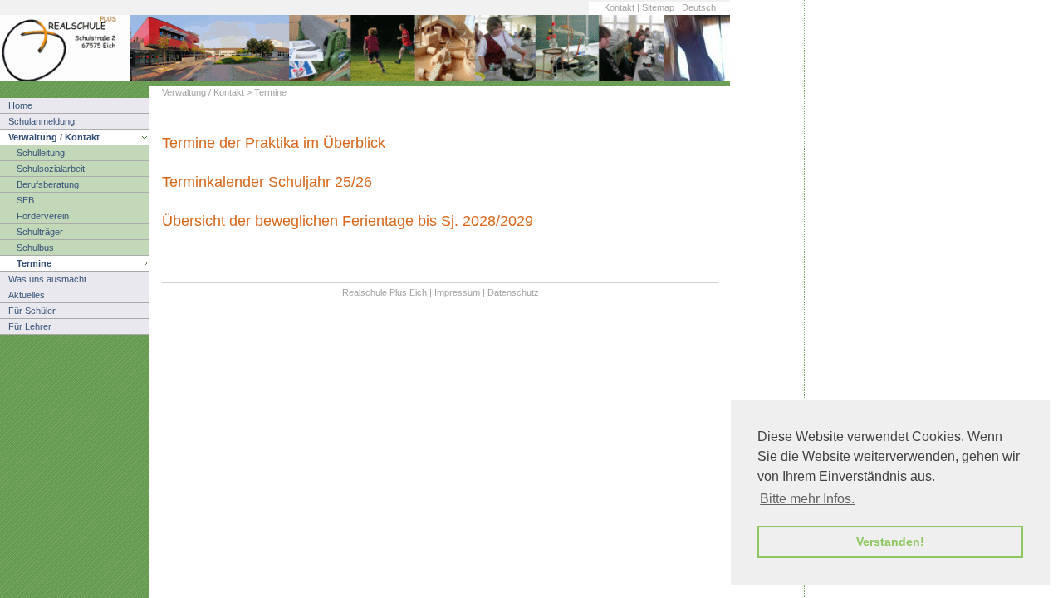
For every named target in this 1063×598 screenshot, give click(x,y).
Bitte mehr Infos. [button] (807, 499)
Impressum (457, 292)
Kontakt (619, 7)
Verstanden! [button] (890, 541)
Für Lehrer (29, 326)
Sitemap (658, 7)
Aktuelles (26, 295)
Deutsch (699, 7)
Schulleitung (41, 153)
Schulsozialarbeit (51, 169)
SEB (25, 200)
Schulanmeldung (41, 121)
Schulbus (35, 247)
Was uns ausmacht (47, 279)
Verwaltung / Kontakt (54, 137)
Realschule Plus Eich (384, 292)
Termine (34, 263)
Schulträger (40, 232)
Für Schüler (32, 311)
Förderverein (43, 216)
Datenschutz (513, 292)
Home (20, 105)
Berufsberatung (48, 184)
